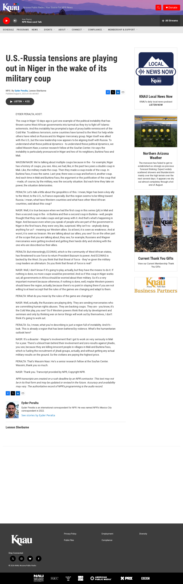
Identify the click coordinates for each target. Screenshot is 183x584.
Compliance (95, 30)
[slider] (19, 20)
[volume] (15, 21)
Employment (107, 534)
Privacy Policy (70, 534)
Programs (23, 30)
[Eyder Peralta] (12, 409)
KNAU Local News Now (155, 96)
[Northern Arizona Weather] (156, 131)
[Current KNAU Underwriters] (156, 284)
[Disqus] (91, 485)
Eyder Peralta (21, 90)
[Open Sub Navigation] (40, 30)
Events (48, 30)
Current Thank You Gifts (155, 258)
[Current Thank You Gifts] (156, 223)
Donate (172, 7)
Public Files (69, 540)
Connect (77, 30)
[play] (6, 20)
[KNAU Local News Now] (156, 69)
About (62, 30)
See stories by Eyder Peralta (38, 415)
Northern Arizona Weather (156, 155)
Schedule (8, 30)
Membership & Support (121, 30)
